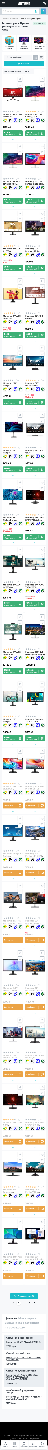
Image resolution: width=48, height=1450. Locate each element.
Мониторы (14, 19)
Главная (5, 19)
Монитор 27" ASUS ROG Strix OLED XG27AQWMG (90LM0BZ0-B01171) (22, 1377)
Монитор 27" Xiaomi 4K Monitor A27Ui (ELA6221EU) (23, 1398)
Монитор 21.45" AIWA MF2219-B (23, 1342)
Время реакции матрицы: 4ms (33, 19)
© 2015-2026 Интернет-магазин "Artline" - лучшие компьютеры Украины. (24, 1437)
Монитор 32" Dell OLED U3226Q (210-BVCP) (23, 1358)
